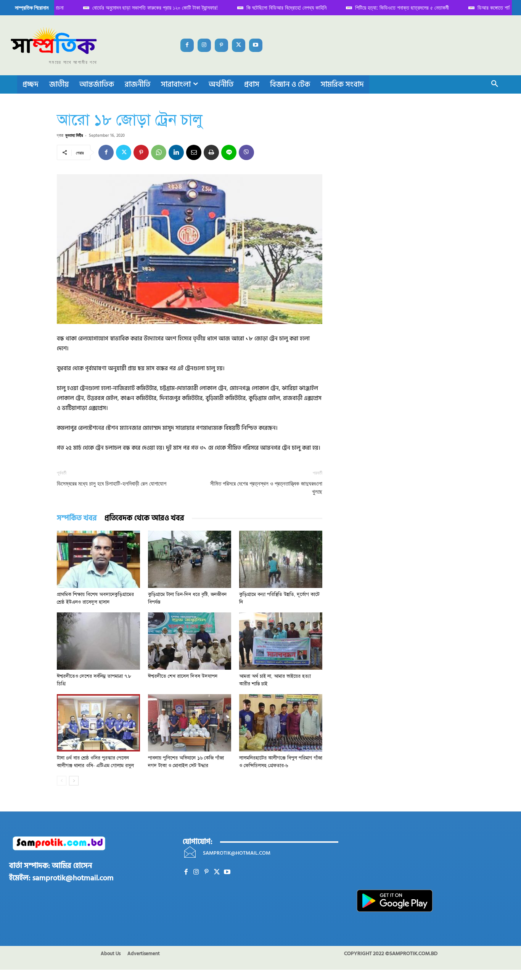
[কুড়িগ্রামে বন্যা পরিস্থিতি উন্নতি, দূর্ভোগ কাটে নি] (280, 559)
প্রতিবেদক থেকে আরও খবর (144, 518)
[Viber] (246, 152)
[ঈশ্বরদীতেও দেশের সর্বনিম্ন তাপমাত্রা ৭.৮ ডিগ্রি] (98, 641)
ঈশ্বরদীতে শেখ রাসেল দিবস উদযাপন (182, 676)
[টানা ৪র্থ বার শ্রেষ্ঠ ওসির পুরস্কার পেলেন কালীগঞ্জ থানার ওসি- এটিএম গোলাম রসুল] (98, 722)
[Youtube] (255, 45)
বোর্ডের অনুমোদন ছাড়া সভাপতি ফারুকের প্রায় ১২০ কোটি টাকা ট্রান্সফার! (135, 7)
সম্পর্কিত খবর (77, 518)
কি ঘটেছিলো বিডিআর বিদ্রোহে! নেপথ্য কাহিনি (266, 7)
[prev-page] (61, 780)
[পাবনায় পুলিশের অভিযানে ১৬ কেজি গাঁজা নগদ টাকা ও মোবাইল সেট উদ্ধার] (189, 722)
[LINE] (228, 152)
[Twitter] (238, 45)
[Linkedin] (176, 152)
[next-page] (74, 780)
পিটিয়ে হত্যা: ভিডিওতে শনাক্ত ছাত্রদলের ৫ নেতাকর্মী (382, 7)
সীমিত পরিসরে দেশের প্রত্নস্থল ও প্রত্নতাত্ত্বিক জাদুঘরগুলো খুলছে (266, 487)
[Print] (211, 152)
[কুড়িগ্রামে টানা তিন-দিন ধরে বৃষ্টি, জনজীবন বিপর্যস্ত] (189, 559)
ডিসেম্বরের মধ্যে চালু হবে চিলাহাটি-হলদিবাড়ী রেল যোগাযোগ (111, 483)
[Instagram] (204, 45)
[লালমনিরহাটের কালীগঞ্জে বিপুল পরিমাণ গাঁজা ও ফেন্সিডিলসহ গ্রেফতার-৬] (280, 722)
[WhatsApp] (158, 152)
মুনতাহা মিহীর (74, 135)
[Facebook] (187, 45)
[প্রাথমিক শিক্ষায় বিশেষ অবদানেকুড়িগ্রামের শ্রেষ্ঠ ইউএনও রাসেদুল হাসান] (98, 559)
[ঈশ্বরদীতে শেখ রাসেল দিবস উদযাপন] (189, 641)
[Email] (193, 152)
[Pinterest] (221, 45)
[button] (495, 84)
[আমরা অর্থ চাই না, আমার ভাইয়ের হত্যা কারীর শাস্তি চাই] (280, 641)
